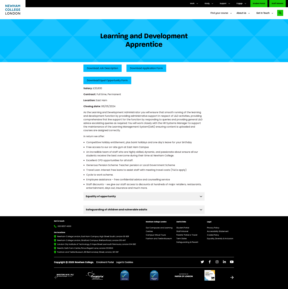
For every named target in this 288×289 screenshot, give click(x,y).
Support (223, 4)
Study (207, 4)
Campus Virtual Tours (156, 235)
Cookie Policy (213, 235)
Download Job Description (102, 68)
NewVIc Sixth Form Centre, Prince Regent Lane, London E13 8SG (85, 248)
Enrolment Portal (105, 262)
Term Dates (181, 238)
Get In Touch (263, 13)
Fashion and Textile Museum (159, 238)
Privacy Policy (213, 227)
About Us (241, 13)
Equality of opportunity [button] (101, 196)
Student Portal (259, 4)
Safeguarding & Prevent (187, 242)
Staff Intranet (277, 4)
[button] (232, 277)
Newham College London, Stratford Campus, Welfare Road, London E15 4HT (91, 240)
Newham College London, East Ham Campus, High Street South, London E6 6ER (93, 236)
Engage (240, 4)
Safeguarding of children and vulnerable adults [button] (116, 209)
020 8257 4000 (64, 226)
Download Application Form (146, 68)
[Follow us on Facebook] (202, 262)
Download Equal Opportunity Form (107, 80)
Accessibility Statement (217, 231)
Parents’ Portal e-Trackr (186, 235)
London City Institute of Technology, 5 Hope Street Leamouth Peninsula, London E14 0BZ (96, 244)
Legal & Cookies (124, 262)
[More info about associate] (70, 275)
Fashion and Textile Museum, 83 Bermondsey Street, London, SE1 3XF (88, 252)
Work (192, 4)
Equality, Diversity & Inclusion (220, 238)
